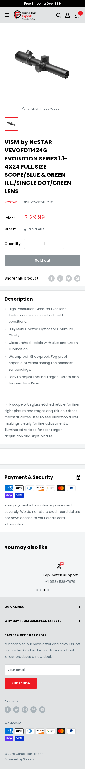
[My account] (67, 15)
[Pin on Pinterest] (60, 278)
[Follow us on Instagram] (25, 709)
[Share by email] (77, 278)
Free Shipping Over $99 (42, 3)
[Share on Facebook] (51, 278)
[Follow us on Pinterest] (33, 709)
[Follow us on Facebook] (8, 709)
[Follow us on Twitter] (16, 709)
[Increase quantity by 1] (59, 244)
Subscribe (20, 683)
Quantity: (13, 243)
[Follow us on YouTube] (42, 709)
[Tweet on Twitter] (69, 278)
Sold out (42, 260)
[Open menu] (7, 15)
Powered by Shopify (19, 759)
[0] (77, 15)
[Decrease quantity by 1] (29, 244)
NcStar (11, 202)
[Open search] (58, 15)
